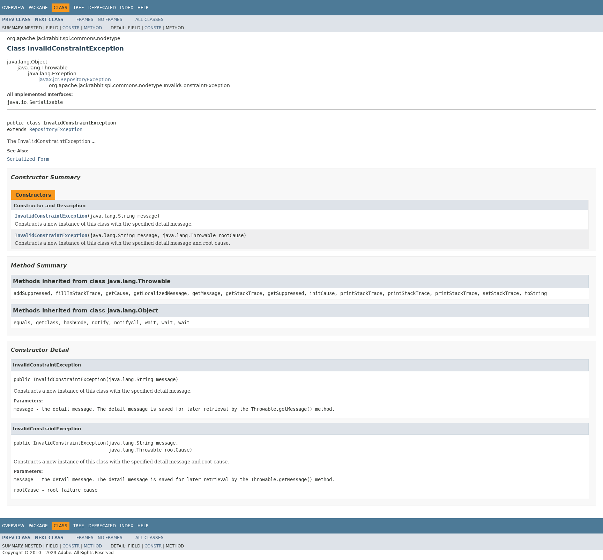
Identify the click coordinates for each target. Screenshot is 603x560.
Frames (85, 19)
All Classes (149, 19)
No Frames (110, 19)
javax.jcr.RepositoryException (74, 79)
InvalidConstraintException (51, 216)
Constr (71, 27)
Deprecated (102, 7)
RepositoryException (55, 129)
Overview (13, 7)
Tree (78, 7)
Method (93, 27)
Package (38, 7)
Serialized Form (28, 159)
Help (142, 7)
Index (126, 7)
